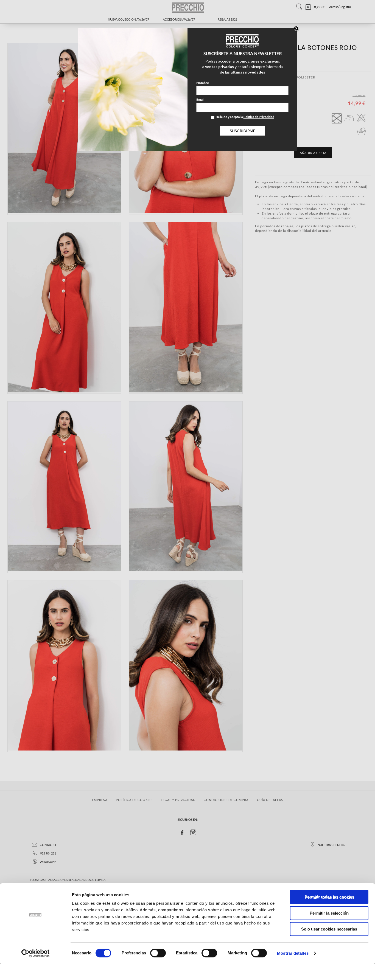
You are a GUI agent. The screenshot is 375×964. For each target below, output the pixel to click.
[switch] (158, 953)
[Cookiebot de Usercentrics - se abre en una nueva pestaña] (36, 953)
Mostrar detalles (293, 953)
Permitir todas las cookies (329, 897)
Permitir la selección (329, 913)
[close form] (296, 29)
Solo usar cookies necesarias (329, 929)
